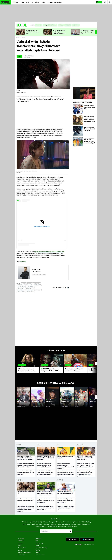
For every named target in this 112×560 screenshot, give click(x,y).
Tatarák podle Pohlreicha (63, 524)
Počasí (69, 522)
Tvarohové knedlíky (52, 526)
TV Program (49, 2)
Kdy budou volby (76, 522)
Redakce (38, 552)
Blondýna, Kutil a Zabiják (65, 402)
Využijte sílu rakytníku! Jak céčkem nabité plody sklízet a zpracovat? (65, 507)
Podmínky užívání (22, 547)
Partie (64, 522)
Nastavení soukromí (40, 555)
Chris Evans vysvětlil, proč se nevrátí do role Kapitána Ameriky (74, 370)
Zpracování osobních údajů (41, 547)
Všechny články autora (39, 275)
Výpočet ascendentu (40, 526)
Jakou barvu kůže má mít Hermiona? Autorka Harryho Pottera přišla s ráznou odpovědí (26, 370)
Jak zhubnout (24, 522)
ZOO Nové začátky (86, 522)
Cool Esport (37, 2)
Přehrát (20, 399)
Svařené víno (53, 524)
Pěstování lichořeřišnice (83, 524)
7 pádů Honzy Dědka (36, 524)
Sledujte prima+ (58, 2)
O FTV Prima (21, 538)
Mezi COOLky (21, 401)
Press (37, 540)
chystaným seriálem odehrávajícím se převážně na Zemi (49, 251)
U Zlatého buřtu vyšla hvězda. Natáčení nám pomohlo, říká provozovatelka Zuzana (44, 465)
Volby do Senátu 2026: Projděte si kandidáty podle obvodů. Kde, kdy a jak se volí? (25, 472)
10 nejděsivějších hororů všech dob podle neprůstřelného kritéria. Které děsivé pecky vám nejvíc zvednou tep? (59, 33)
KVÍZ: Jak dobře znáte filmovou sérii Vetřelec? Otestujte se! (89, 129)
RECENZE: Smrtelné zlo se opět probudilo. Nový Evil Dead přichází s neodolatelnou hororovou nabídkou (50, 370)
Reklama (20, 543)
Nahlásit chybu (21, 555)
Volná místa (20, 540)
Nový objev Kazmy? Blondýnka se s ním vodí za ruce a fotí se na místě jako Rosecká (45, 508)
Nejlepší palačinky (62, 526)
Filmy (23, 2)
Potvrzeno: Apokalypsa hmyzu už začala (65, 457)
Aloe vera (73, 524)
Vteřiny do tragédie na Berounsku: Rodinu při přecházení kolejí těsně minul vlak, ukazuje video (25, 465)
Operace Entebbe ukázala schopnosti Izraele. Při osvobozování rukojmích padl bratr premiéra (65, 466)
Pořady (43, 2)
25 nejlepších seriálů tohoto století (25, 491)
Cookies (20, 550)
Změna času (59, 522)
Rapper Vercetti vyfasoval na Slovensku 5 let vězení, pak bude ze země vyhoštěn (45, 500)
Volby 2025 (46, 524)
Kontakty (38, 545)
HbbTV (19, 545)
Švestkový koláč (72, 526)
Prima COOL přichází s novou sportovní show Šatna (89, 107)
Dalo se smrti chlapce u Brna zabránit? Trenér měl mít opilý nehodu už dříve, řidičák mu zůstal (25, 458)
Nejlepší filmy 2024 (34, 522)
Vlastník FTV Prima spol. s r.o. (24, 552)
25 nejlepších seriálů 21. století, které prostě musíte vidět (32, 32)
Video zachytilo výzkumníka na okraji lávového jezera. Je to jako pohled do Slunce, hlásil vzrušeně (65, 472)
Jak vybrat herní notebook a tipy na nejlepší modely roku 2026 (87, 32)
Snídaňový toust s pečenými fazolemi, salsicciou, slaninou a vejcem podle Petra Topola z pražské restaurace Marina (84, 473)
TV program (52, 522)
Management (38, 538)
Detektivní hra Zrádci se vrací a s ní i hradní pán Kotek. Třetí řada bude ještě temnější (45, 458)
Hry (32, 2)
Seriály (27, 2)
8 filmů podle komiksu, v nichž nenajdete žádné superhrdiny (24, 499)
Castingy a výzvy (39, 543)
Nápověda (38, 550)
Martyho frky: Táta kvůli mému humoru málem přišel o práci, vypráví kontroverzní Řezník (44, 493)
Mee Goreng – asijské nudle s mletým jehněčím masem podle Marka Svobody (85, 458)
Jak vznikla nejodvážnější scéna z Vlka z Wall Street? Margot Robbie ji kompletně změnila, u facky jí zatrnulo (25, 509)
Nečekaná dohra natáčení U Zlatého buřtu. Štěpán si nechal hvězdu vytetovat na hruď (45, 472)
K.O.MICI (77, 401)
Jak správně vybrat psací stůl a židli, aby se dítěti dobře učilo (64, 492)
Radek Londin (27, 57)
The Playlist (23, 261)
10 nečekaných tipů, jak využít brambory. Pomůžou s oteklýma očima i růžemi (65, 500)
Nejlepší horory (44, 522)
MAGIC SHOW (50, 401)
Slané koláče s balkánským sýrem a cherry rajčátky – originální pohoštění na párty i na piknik (85, 465)
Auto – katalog (26, 524)
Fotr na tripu (35, 401)
